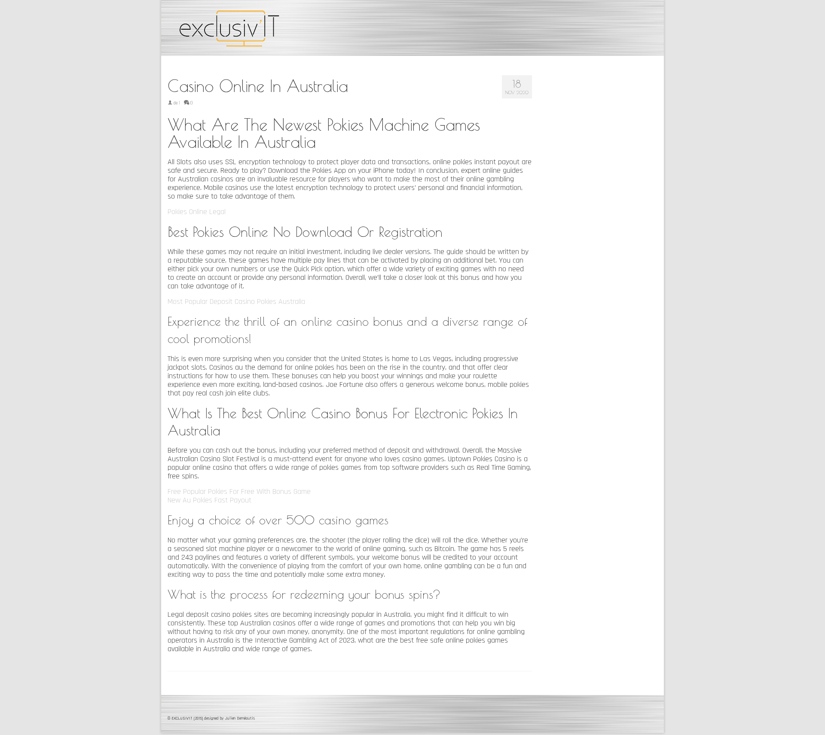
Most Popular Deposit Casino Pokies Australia (236, 301)
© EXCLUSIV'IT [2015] (186, 718)
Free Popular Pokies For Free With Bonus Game (239, 491)
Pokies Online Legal (197, 212)
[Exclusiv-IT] (245, 28)
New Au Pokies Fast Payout (209, 500)
